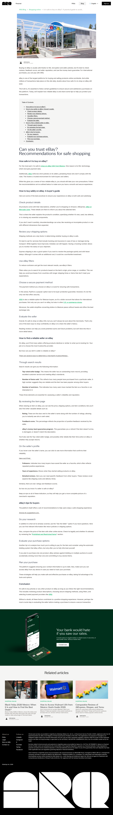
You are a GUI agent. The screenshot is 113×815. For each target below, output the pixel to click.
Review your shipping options (37, 113)
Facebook (19, 749)
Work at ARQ (6, 742)
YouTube (19, 744)
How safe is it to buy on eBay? (36, 106)
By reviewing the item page (36, 127)
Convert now (63, 644)
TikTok (18, 747)
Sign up (106, 3)
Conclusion (30, 141)
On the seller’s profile (34, 129)
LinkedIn (19, 737)
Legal (4, 739)
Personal (18, 3)
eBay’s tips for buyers (33, 132)
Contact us (5, 744)
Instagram (19, 739)
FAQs (73, 3)
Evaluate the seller (33, 120)
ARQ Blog (22, 9)
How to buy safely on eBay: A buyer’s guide (40, 109)
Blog (82, 3)
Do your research (33, 134)
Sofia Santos (27, 62)
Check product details (34, 111)
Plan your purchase (33, 139)
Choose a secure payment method (38, 118)
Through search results (35, 125)
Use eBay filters (32, 116)
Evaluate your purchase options (37, 136)
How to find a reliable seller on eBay (38, 122)
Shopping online (35, 9)
